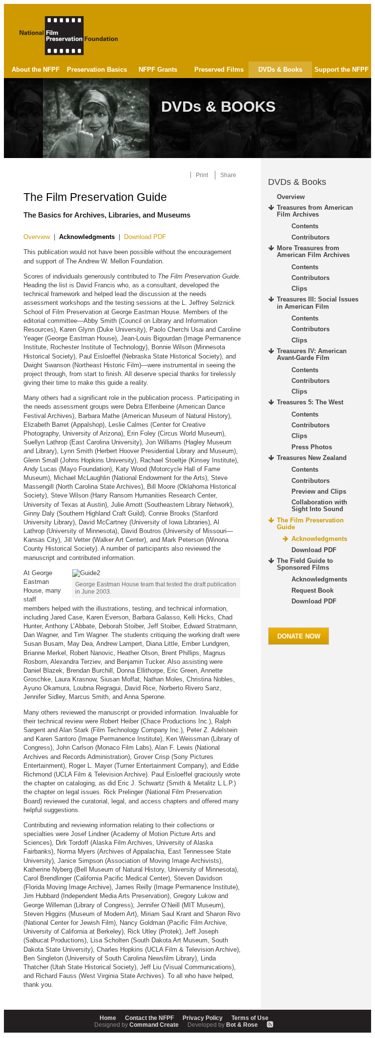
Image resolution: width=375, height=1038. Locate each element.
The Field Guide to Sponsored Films (305, 564)
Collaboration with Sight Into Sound (319, 506)
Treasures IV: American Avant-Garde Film (312, 354)
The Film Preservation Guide (310, 524)
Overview (36, 236)
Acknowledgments (319, 538)
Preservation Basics (97, 69)
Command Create (137, 1024)
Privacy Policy (203, 1018)
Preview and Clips (319, 491)
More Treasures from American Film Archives (313, 251)
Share (228, 175)
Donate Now (298, 636)
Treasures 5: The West (310, 402)
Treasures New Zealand (312, 457)
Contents (305, 226)
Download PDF (145, 236)
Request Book (312, 590)
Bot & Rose (223, 1024)
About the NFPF (36, 69)
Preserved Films (219, 69)
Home (108, 1018)
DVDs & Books (280, 69)
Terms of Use (250, 1018)
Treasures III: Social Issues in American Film (317, 303)
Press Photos (312, 447)
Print (202, 175)
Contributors (311, 237)
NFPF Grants (158, 69)
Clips (299, 288)
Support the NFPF (341, 69)
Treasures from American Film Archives (315, 211)
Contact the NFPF (149, 1018)
